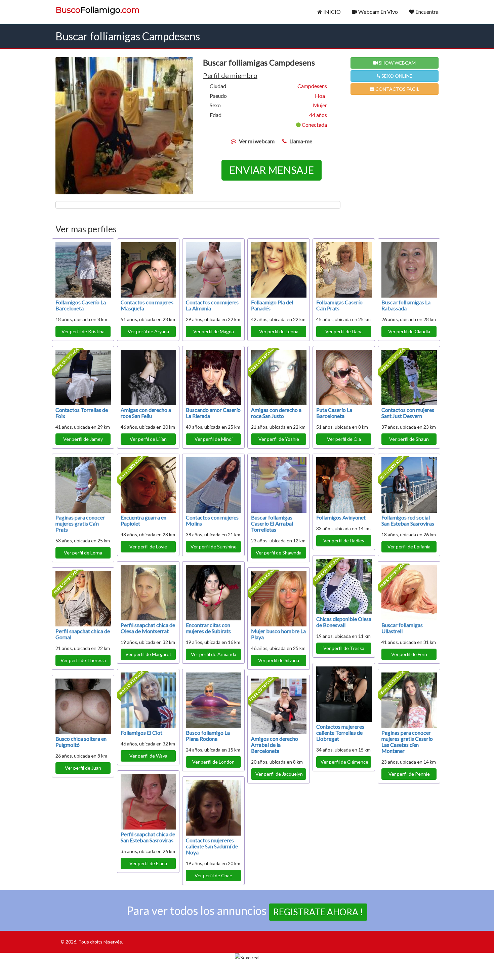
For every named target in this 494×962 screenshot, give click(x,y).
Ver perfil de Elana (148, 863)
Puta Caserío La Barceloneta (334, 413)
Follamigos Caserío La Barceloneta (80, 305)
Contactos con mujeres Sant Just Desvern (407, 413)
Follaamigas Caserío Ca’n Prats (339, 305)
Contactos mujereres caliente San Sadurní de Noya (212, 846)
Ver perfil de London (213, 762)
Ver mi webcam (257, 141)
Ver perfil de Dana (344, 331)
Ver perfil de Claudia (409, 331)
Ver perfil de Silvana (278, 660)
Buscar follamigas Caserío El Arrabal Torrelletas (272, 523)
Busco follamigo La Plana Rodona (208, 735)
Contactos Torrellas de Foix (81, 413)
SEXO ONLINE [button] (396, 76)
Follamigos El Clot (141, 732)
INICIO (331, 11)
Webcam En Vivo (377, 11)
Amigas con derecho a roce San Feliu (146, 413)
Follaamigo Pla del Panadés (272, 305)
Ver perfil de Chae (213, 875)
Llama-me (300, 141)
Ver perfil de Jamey (83, 439)
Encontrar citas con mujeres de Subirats (208, 628)
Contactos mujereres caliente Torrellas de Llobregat (340, 732)
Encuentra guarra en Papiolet (143, 520)
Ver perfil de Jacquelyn (279, 774)
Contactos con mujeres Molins (212, 520)
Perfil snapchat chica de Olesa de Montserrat (148, 628)
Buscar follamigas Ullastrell (402, 628)
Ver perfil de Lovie (148, 546)
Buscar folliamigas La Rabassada (405, 305)
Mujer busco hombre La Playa (278, 634)
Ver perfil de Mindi (214, 439)
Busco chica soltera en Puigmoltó (81, 741)
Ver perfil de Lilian (148, 439)
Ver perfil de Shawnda (278, 552)
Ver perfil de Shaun (409, 439)
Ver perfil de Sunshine (214, 546)
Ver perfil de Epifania (408, 546)
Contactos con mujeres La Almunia (212, 305)
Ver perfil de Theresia (83, 660)
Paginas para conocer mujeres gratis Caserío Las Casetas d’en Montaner (407, 741)
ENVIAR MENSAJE (271, 170)
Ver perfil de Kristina (83, 331)
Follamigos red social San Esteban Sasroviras (407, 520)
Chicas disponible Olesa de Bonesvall (343, 622)
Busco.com (97, 10)
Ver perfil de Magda (213, 331)
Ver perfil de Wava (148, 756)
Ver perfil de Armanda (213, 654)
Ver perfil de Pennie (409, 774)
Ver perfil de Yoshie (278, 439)
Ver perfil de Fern (409, 654)
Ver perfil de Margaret (148, 654)
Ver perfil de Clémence (344, 762)
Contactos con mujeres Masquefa (147, 305)
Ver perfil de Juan (83, 768)
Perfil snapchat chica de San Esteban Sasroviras (148, 837)
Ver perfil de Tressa (343, 648)
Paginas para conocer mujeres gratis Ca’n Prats (80, 523)
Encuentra (426, 11)
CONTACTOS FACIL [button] (396, 89)
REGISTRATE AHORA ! (318, 912)
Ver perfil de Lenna (278, 331)
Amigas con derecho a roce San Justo (276, 413)
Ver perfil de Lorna (83, 552)
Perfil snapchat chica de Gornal (82, 634)
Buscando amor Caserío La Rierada (213, 413)
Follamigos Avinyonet (341, 517)
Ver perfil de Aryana (148, 331)
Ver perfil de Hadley (343, 540)
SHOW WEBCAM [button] (397, 63)
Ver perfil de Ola (344, 439)
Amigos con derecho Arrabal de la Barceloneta (274, 744)
